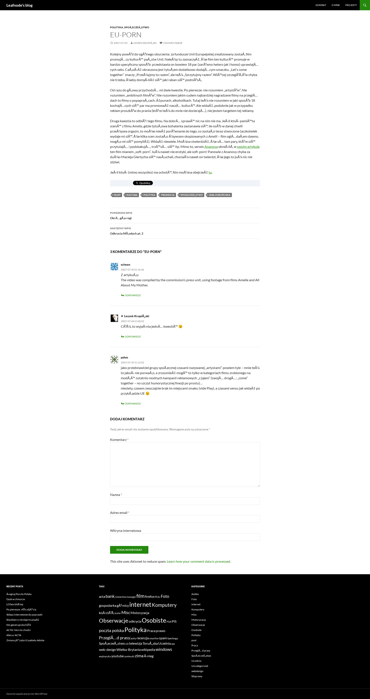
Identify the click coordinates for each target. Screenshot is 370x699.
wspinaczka (105, 656)
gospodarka (107, 605)
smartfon (154, 638)
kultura (132, 194)
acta (102, 596)
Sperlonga (172, 638)
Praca (151, 631)
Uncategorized (199, 666)
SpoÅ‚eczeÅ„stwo (136, 27)
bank (110, 596)
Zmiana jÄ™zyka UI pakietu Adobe (25, 640)
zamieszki (129, 656)
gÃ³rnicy (123, 605)
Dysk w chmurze (15, 599)
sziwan (125, 264)
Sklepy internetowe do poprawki (24, 614)
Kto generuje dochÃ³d (18, 624)
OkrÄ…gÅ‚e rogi (121, 215)
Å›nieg (149, 656)
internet (140, 604)
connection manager (125, 596)
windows (164, 649)
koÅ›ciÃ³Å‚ (106, 613)
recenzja (143, 638)
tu (210, 172)
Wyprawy (196, 676)
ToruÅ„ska (150, 643)
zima (139, 655)
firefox (150, 596)
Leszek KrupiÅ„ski (145, 43)
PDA (169, 621)
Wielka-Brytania (128, 649)
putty (133, 638)
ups (173, 643)
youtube (117, 656)
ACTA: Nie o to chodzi (18, 630)
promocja (168, 194)
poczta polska (111, 630)
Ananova (211, 146)
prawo (160, 631)
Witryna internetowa (125, 530)
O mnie (336, 5)
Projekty (351, 5)
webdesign (197, 671)
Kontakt (321, 5)
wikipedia (148, 649)
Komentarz (119, 439)
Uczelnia (164, 643)
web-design (107, 649)
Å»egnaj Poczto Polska (18, 594)
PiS (174, 621)
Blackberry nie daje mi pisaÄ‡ (22, 619)
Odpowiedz (133, 295)
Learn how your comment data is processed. (199, 561)
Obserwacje (113, 620)
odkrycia (135, 621)
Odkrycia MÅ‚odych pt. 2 (126, 231)
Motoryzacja (140, 613)
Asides (195, 594)
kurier (118, 613)
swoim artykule (248, 146)
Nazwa (116, 494)
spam (163, 638)
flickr (157, 596)
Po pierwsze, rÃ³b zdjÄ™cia (21, 609)
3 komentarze (172, 43)
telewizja (135, 643)
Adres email (119, 512)
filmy (117, 194)
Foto (165, 596)
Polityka (116, 27)
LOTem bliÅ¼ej (14, 604)
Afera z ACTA (13, 635)
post (193, 640)
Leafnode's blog (19, 5)
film (140, 596)
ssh (127, 643)
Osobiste (154, 620)
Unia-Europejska (219, 194)
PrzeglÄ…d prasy (114, 637)
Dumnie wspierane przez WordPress (26, 693)
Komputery (164, 605)
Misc (125, 612)
